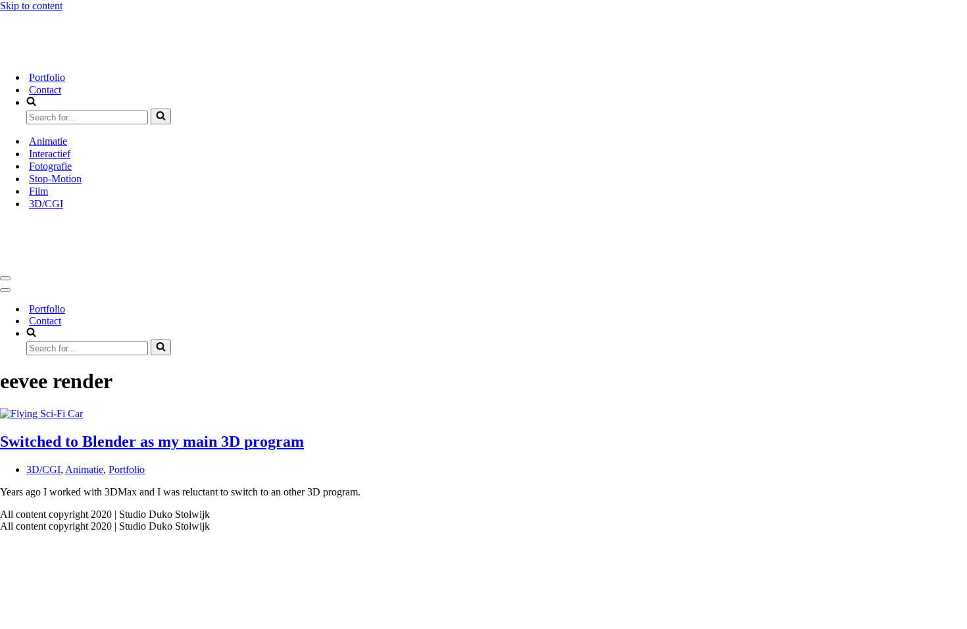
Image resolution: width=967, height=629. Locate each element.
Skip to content (31, 5)
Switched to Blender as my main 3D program (152, 441)
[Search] (161, 116)
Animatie (48, 141)
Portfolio (47, 77)
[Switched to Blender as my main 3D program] (41, 413)
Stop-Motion (55, 178)
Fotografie (50, 166)
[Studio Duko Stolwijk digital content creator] (276, 54)
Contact (45, 89)
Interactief (49, 153)
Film (38, 191)
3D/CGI (46, 203)
